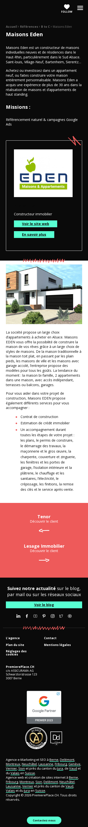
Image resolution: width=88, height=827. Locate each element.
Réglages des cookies (16, 653)
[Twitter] (61, 616)
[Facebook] (27, 616)
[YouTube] (35, 616)
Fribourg (61, 764)
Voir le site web (35, 223)
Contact (50, 638)
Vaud (73, 768)
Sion (21, 768)
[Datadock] (56, 738)
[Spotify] (70, 616)
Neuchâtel (29, 764)
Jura (60, 768)
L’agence (13, 638)
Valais (15, 773)
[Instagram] (52, 616)
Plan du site (15, 645)
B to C (45, 27)
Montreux (13, 764)
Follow (66, 11)
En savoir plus (34, 234)
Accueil (11, 27)
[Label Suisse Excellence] (36, 738)
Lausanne (45, 764)
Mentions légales (57, 645)
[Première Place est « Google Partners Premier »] (44, 707)
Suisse (30, 773)
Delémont (67, 759)
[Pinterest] (44, 616)
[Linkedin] (18, 616)
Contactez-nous (44, 820)
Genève (74, 764)
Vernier (11, 768)
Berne (53, 759)
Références (29, 27)
